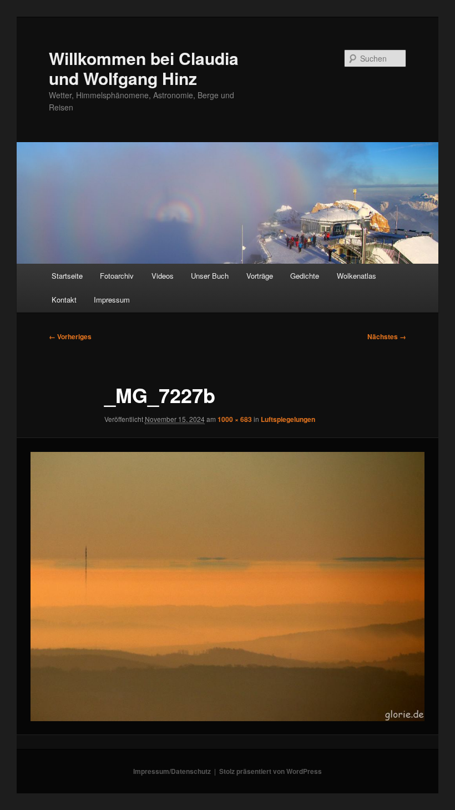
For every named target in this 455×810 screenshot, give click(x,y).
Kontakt (64, 299)
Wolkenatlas (356, 275)
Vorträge (259, 275)
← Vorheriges (70, 336)
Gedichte (304, 275)
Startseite (67, 275)
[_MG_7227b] (227, 586)
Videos (162, 275)
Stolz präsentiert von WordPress (270, 771)
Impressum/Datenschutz (172, 771)
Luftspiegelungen (288, 419)
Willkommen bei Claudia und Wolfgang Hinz (144, 68)
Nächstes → (386, 336)
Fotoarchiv (117, 275)
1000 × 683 (235, 419)
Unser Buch (210, 275)
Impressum (112, 299)
